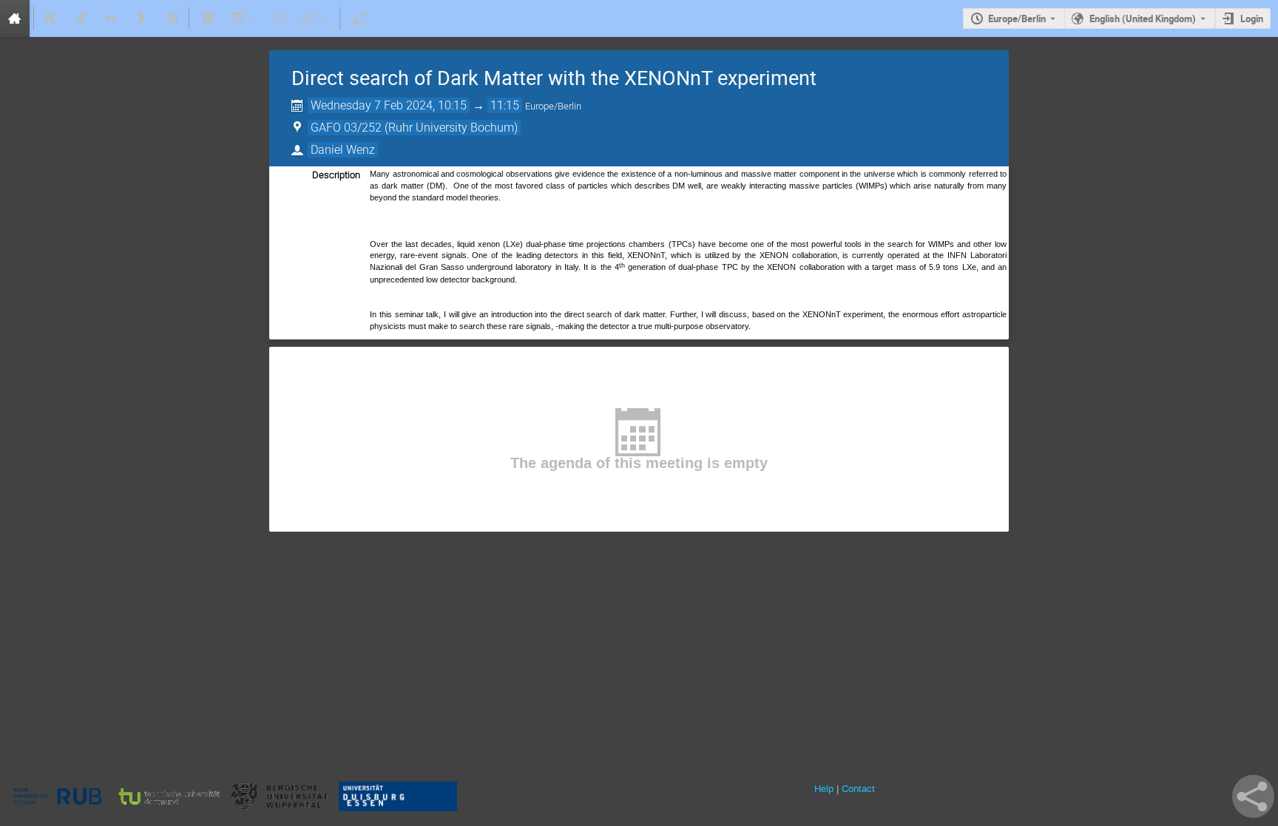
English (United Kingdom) (1142, 18)
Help (824, 788)
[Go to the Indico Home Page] (15, 18)
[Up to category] (111, 18)
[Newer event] (141, 18)
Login (1251, 18)
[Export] (244, 18)
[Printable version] (208, 18)
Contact (858, 788)
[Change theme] (315, 18)
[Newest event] (170, 18)
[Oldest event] (52, 18)
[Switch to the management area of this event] (358, 18)
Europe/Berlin (1017, 18)
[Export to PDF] (279, 18)
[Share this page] (1253, 796)
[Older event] (82, 18)
